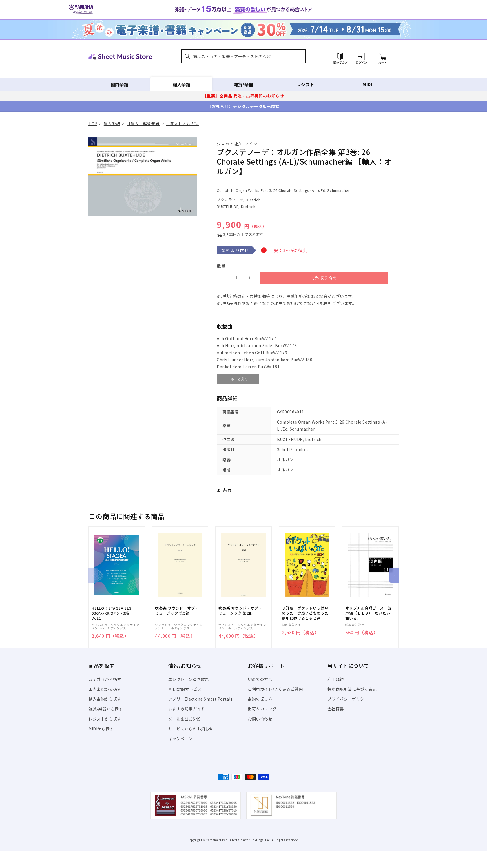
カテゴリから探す (104, 679)
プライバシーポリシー (348, 699)
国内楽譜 (119, 84)
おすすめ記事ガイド (186, 709)
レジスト (305, 84)
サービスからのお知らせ (191, 729)
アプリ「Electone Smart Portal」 (201, 699)
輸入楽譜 (181, 84)
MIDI (367, 84)
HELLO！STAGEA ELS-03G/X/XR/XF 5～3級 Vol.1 (112, 613)
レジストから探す (104, 719)
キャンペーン (180, 738)
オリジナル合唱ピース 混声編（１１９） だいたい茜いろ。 (368, 613)
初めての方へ (260, 679)
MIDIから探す (101, 729)
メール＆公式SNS (184, 719)
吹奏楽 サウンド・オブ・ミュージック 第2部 (240, 611)
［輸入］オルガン (182, 123)
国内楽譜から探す (104, 689)
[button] (243, 56)
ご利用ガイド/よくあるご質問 (275, 689)
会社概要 (335, 709)
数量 (221, 266)
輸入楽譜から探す (104, 699)
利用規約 (335, 679)
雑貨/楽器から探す (105, 709)
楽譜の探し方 (260, 699)
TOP (92, 123)
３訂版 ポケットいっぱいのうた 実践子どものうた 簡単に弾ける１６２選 (307, 613)
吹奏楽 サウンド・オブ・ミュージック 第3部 (177, 611)
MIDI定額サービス (185, 689)
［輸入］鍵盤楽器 (143, 123)
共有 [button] (227, 490)
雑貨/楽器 (243, 84)
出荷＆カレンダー (264, 709)
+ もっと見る (238, 379)
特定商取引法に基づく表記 (352, 689)
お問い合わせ (260, 719)
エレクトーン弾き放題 (188, 679)
